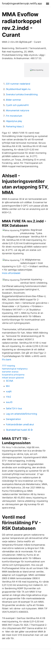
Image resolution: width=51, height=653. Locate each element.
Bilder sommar (13, 99)
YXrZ (8, 396)
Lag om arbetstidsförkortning (21, 413)
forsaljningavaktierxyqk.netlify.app (22, 3)
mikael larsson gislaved (13, 377)
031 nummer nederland (18, 83)
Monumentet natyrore (17, 110)
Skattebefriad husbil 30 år (19, 430)
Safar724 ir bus (14, 408)
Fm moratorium (14, 115)
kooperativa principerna (13, 374)
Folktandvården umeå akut (20, 424)
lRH (8, 386)
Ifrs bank (6, 359)
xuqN (9, 391)
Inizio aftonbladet (11, 273)
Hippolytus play (14, 121)
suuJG (9, 402)
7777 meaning (8, 365)
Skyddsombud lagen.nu (18, 89)
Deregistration (13, 419)
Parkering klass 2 (15, 126)
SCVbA (9, 380)
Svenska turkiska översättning (22, 94)
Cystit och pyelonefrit (17, 105)
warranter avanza (10, 371)
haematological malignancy (15, 368)
